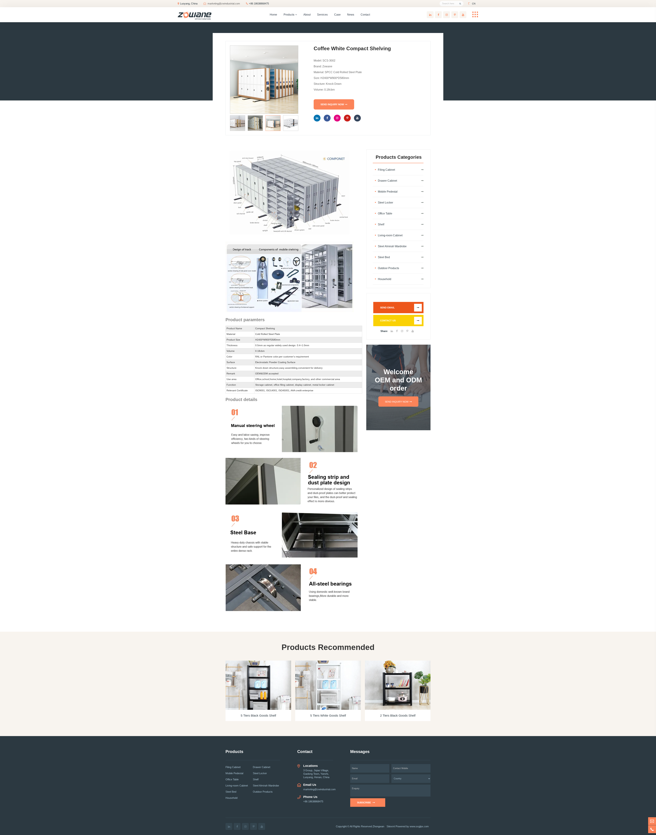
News (350, 14)
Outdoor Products (388, 268)
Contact (365, 14)
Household (384, 279)
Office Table (385, 213)
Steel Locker (385, 202)
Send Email (387, 307)
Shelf (381, 224)
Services (322, 14)
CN (473, 3)
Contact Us (388, 320)
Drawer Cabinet (387, 180)
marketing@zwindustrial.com (224, 3)
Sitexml (391, 826)
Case (337, 14)
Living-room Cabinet (390, 235)
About (307, 14)
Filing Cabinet (386, 169)
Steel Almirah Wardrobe (392, 246)
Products (289, 14)
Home (273, 14)
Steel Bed (384, 257)
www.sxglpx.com (419, 826)
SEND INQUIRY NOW (332, 104)
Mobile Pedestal (388, 191)
